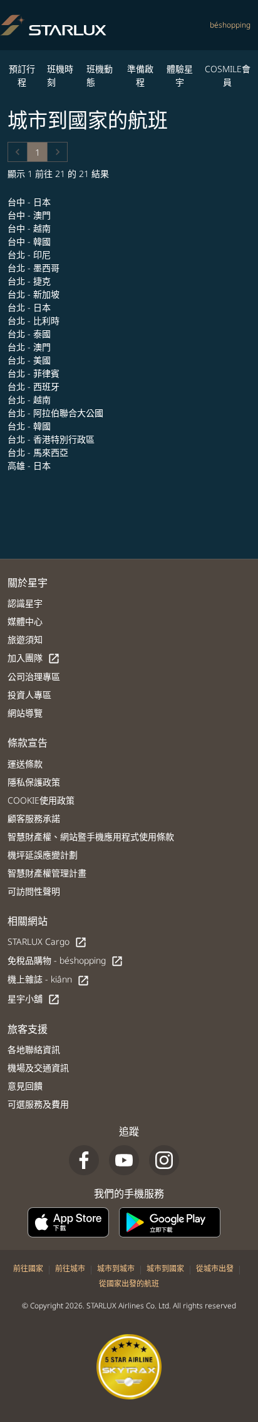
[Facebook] (84, 1160)
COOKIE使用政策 (41, 800)
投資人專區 (29, 695)
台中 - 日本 (30, 202)
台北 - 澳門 (30, 347)
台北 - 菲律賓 (35, 373)
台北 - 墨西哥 (35, 268)
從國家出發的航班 (129, 1283)
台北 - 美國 (30, 360)
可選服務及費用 (38, 1104)
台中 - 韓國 (30, 241)
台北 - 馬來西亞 (39, 452)
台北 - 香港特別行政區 (52, 439)
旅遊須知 (25, 639)
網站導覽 (25, 713)
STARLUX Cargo (47, 942)
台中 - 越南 (30, 228)
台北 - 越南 (30, 400)
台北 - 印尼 (30, 255)
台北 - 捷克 (30, 281)
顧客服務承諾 (34, 818)
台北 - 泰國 (30, 334)
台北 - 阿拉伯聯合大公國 (57, 413)
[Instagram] (164, 1160)
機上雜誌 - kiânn (49, 979)
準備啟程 (140, 75)
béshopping (230, 24)
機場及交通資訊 (38, 1068)
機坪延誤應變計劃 (43, 855)
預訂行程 (22, 75)
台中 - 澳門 (30, 215)
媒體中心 (25, 621)
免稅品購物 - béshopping (65, 960)
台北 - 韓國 (30, 426)
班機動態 (99, 75)
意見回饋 (25, 1086)
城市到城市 (116, 1268)
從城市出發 (215, 1268)
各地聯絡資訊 (34, 1049)
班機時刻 (60, 75)
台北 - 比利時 (35, 320)
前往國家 (28, 1268)
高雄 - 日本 (30, 465)
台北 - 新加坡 (35, 294)
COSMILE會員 (227, 75)
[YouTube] (124, 1160)
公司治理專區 (34, 676)
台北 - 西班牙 (35, 386)
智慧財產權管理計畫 (47, 873)
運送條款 (25, 764)
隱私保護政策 (34, 782)
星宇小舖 (34, 999)
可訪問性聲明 (34, 891)
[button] (17, 152)
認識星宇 (25, 603)
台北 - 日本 (30, 307)
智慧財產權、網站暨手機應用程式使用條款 (91, 837)
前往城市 (70, 1268)
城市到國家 (165, 1268)
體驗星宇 (180, 75)
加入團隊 (34, 658)
